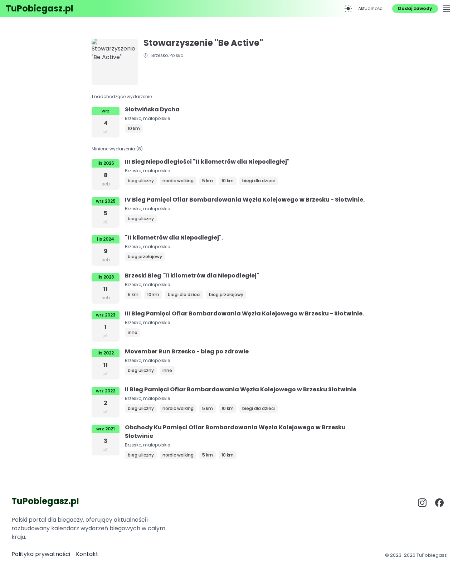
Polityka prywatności (40, 554)
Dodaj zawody (415, 8)
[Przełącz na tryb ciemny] (348, 8)
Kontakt (87, 554)
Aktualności (371, 8)
